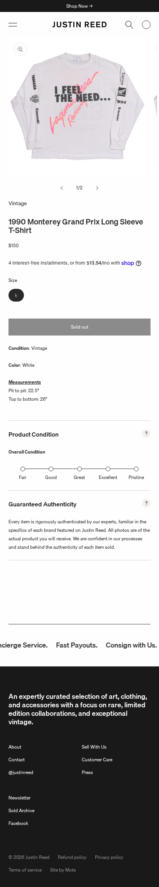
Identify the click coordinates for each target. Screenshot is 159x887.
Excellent (108, 477)
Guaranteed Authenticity (42, 504)
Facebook (18, 823)
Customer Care (97, 759)
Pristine (136, 477)
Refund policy (72, 857)
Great (79, 477)
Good (51, 477)
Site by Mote (63, 870)
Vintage (17, 203)
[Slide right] (97, 187)
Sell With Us (94, 746)
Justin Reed (37, 857)
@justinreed (20, 772)
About (14, 746)
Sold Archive (21, 810)
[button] (12, 24)
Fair (22, 477)
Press (87, 772)
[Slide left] (61, 187)
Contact (16, 759)
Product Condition (33, 434)
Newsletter (19, 797)
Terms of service (25, 870)
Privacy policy (109, 857)
